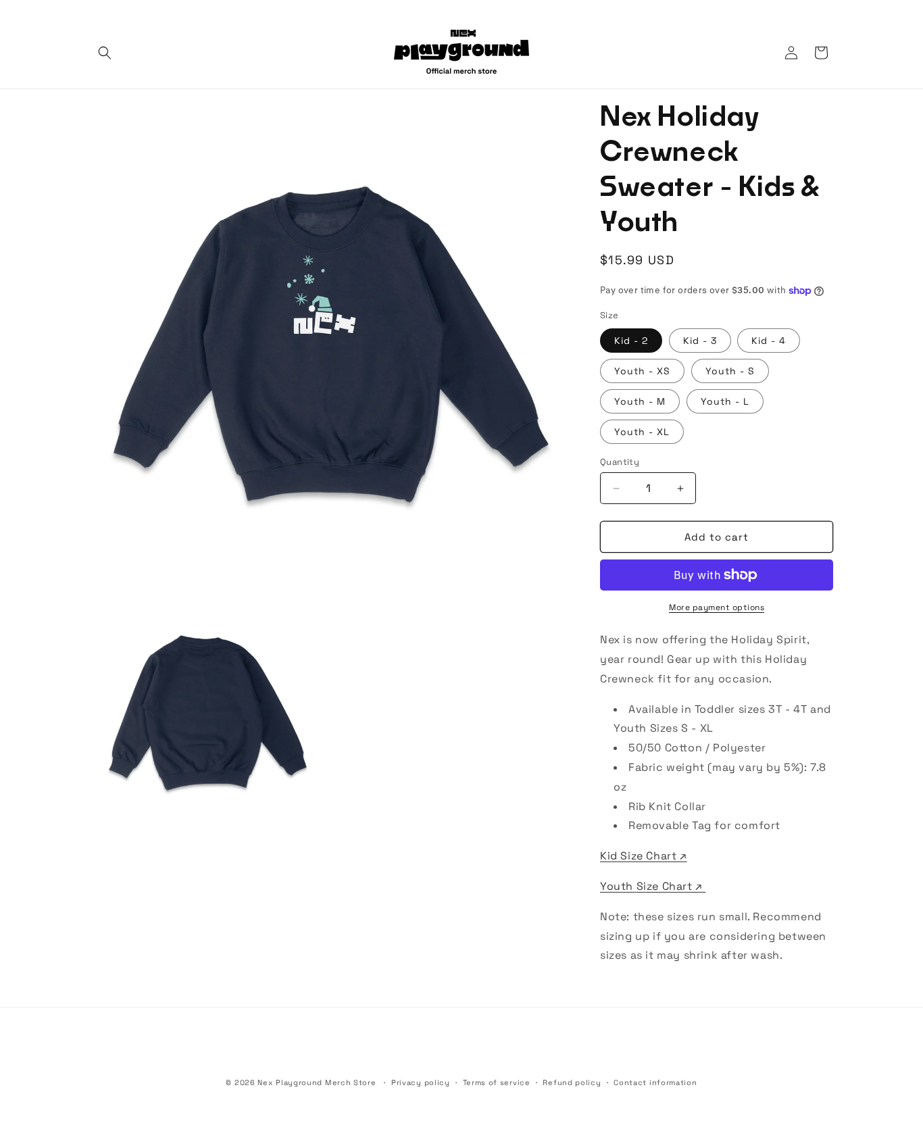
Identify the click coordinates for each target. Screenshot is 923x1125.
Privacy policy (420, 1082)
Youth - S (730, 371)
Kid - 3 (700, 340)
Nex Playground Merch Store (316, 1082)
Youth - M (640, 401)
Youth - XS (642, 371)
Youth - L (725, 401)
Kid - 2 (631, 340)
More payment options (716, 607)
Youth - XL (642, 432)
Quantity (619, 462)
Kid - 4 (768, 340)
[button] (105, 53)
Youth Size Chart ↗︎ (652, 886)
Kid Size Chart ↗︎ (643, 856)
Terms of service (496, 1082)
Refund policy (572, 1082)
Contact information (655, 1082)
